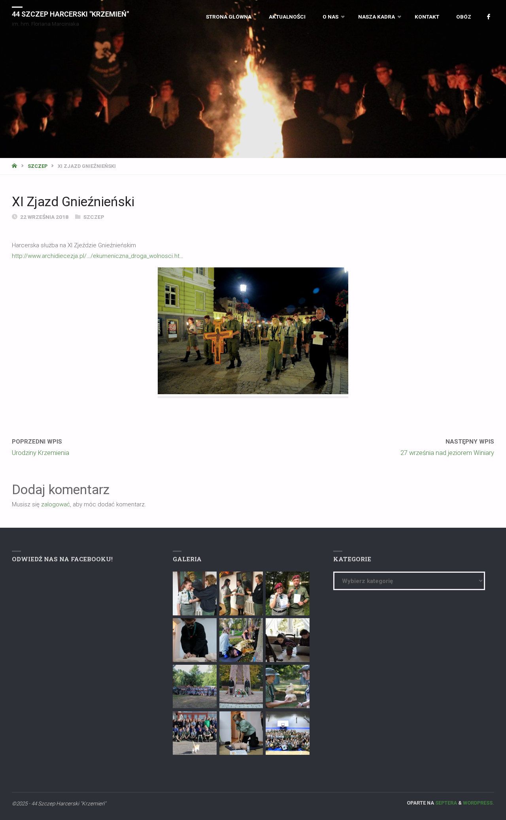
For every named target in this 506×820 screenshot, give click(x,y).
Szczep (37, 166)
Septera (445, 803)
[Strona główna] (15, 166)
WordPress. (478, 803)
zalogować (55, 504)
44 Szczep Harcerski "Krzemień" (70, 13)
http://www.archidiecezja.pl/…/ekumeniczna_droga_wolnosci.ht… (97, 256)
